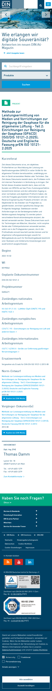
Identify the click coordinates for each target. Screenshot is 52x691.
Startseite (8, 540)
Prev (6, 15)
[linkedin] (29, 562)
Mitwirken (7, 522)
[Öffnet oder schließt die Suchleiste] (41, 4)
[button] (12, 666)
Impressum (30, 547)
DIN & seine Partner (11, 519)
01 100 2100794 (16, 594)
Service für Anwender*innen (15, 526)
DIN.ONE (40, 535)
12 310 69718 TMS (17, 620)
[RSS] (8, 562)
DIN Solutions (26, 535)
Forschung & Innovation (13, 515)
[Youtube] (19, 562)
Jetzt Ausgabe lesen (15, 53)
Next (46, 15)
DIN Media (10, 535)
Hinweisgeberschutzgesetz (27, 540)
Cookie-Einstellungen (13, 547)
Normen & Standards (12, 511)
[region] (26, 652)
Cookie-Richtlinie (40, 649)
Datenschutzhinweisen (11, 649)
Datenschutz (9, 544)
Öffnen (6, 502)
